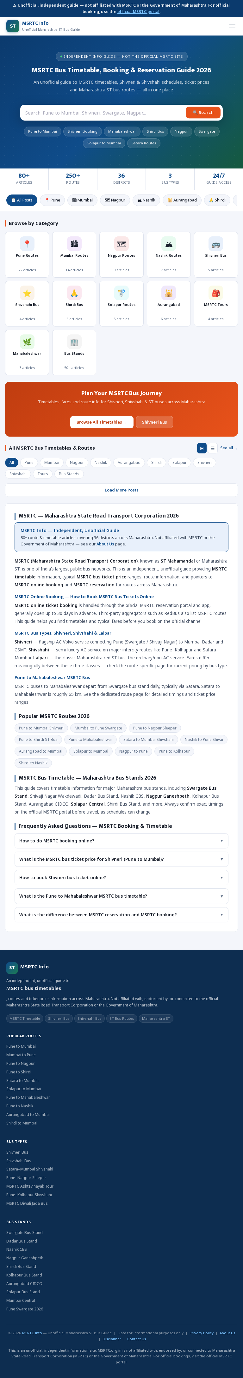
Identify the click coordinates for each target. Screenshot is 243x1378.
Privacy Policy (202, 1332)
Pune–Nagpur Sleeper (26, 1177)
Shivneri (204, 462)
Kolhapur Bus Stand (24, 1275)
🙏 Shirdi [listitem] (217, 200)
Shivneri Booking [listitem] (82, 131)
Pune (29, 462)
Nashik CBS (16, 1249)
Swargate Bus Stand (24, 1232)
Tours (42, 474)
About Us (105, 544)
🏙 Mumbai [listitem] (82, 200)
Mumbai (51, 462)
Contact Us (136, 1338)
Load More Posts (122, 490)
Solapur (179, 462)
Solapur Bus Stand (23, 1292)
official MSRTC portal (138, 11)
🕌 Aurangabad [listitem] (182, 200)
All (11, 462)
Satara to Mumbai (22, 1080)
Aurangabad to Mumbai (28, 1114)
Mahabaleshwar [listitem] (122, 131)
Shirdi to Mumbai (21, 1123)
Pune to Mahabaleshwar (28, 1097)
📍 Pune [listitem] (52, 200)
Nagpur (77, 462)
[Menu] (232, 26)
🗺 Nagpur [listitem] (115, 200)
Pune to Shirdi (18, 1072)
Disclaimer (112, 1338)
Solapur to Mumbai (23, 1088)
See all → (229, 448)
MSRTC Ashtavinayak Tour (29, 1186)
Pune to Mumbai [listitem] (42, 131)
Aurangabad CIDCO (24, 1283)
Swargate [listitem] (207, 131)
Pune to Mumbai (21, 1046)
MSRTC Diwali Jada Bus (27, 1203)
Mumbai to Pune (21, 1055)
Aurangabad (129, 462)
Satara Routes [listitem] (144, 143)
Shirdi (156, 462)
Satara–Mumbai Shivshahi (29, 1169)
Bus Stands (69, 474)
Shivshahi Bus (18, 1161)
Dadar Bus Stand (21, 1241)
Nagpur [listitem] (181, 131)
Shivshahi (18, 474)
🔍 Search (203, 112)
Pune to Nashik (19, 1106)
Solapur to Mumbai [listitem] (104, 143)
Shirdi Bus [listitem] (155, 131)
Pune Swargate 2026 (24, 1309)
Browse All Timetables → (102, 422)
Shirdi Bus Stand (21, 1266)
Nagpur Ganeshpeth (24, 1258)
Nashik (101, 462)
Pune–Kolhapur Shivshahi (29, 1194)
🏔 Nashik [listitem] (146, 200)
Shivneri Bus (154, 422)
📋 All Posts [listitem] (22, 200)
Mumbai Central (20, 1300)
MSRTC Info (32, 1332)
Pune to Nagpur (20, 1063)
